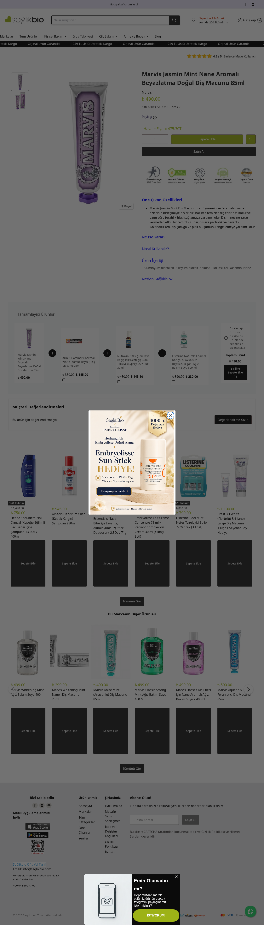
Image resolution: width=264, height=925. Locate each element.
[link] (132, 462)
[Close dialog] (170, 415)
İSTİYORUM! (156, 915)
